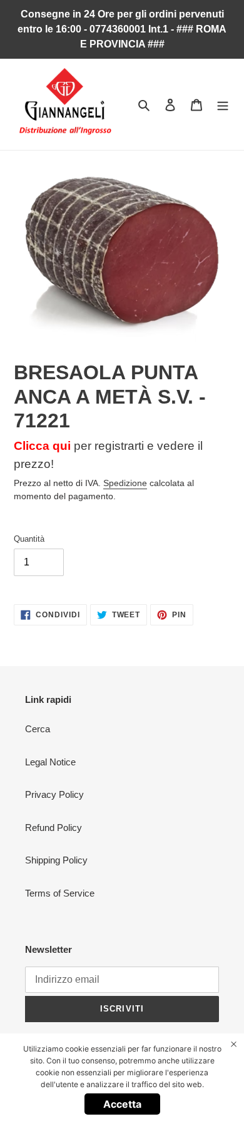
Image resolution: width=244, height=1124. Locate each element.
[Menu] (223, 104)
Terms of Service (59, 893)
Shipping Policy (56, 860)
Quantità (29, 539)
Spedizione (125, 483)
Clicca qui (42, 445)
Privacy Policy (54, 794)
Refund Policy (53, 827)
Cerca (37, 729)
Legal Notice (50, 762)
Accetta (122, 1104)
